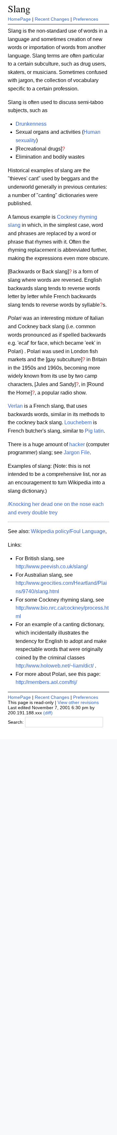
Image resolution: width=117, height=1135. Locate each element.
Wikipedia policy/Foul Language (68, 531)
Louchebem (78, 422)
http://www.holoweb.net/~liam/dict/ (55, 665)
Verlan (15, 406)
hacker (77, 444)
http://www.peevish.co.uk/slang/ (52, 566)
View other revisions (78, 702)
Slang (19, 8)
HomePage (19, 19)
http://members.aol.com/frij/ (46, 682)
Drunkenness (31, 124)
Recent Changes (52, 19)
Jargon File (77, 452)
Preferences (85, 19)
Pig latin (94, 431)
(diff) (48, 712)
